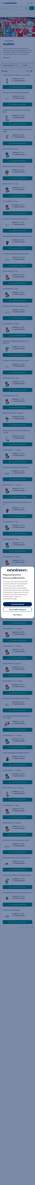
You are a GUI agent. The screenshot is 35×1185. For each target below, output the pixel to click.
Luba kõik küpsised (17, 604)
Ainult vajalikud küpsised (17, 609)
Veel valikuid (17, 615)
